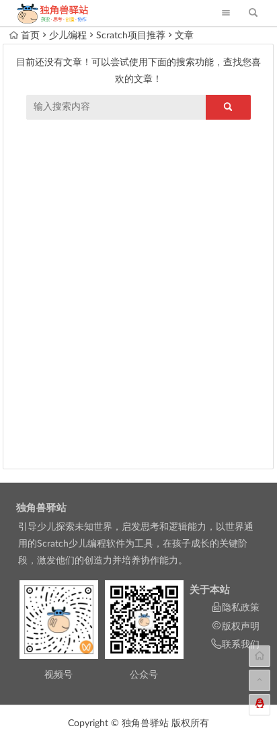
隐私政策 (241, 608)
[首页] (259, 656)
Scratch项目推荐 (130, 35)
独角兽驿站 (41, 508)
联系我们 (241, 644)
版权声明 (241, 626)
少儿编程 (68, 35)
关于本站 (210, 590)
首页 (30, 35)
